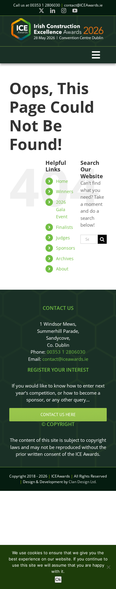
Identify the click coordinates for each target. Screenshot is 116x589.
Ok (58, 579)
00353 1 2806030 (66, 352)
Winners (64, 191)
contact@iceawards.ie (65, 359)
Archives (65, 258)
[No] (108, 567)
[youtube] (74, 10)
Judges (63, 238)
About (62, 269)
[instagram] (63, 10)
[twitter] (41, 10)
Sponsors (65, 248)
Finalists (64, 227)
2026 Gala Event (61, 209)
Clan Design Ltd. (83, 481)
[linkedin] (52, 10)
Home (62, 181)
